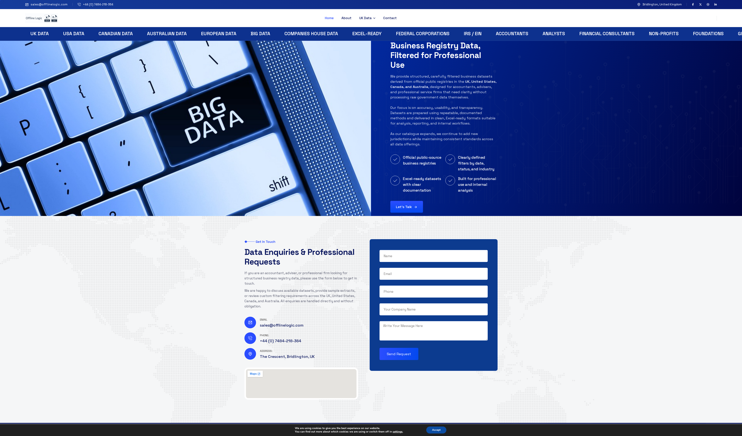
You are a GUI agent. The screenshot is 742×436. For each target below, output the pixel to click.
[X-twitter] (700, 4)
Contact (390, 18)
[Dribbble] (708, 4)
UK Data (365, 18)
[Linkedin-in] (715, 4)
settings (397, 431)
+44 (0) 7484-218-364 (98, 4)
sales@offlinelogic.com (49, 4)
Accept (436, 430)
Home (329, 18)
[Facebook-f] (693, 4)
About (346, 18)
